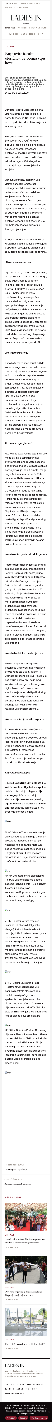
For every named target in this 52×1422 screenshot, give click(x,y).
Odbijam (23, 1418)
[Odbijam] (48, 1412)
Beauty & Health (38, 28)
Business (13, 34)
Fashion (22, 28)
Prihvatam (11, 1418)
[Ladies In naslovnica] (26, 17)
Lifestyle (10, 28)
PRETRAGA (26, 24)
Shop (40, 34)
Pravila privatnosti (14, 1393)
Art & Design (28, 34)
